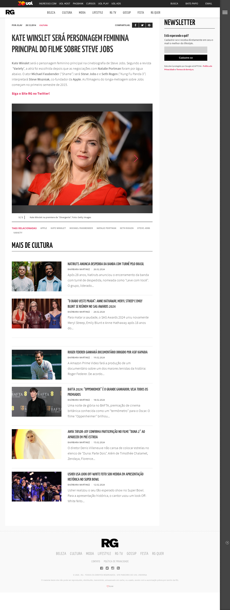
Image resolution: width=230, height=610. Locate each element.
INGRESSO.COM (47, 3)
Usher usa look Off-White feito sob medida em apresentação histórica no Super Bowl (105, 476)
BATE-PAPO (192, 3)
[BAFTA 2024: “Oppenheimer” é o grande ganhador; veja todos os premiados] (36, 416)
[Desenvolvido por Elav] (110, 587)
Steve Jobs (143, 228)
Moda (82, 12)
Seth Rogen (127, 228)
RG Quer (155, 12)
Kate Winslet (58, 228)
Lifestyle (97, 12)
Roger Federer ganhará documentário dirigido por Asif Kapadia (107, 352)
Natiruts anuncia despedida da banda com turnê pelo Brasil (106, 264)
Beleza (51, 12)
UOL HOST (64, 3)
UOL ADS (116, 3)
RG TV (113, 12)
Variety (17, 232)
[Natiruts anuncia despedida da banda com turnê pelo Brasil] (36, 290)
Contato (95, 561)
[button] (144, 158)
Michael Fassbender (81, 228)
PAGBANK (78, 3)
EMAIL (208, 3)
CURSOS (90, 3)
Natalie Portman (106, 228)
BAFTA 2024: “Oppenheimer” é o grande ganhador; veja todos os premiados (108, 392)
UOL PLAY (103, 3)
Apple (43, 228)
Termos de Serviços (184, 69)
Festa (141, 12)
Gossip (127, 12)
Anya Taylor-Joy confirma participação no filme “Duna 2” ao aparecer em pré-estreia (106, 434)
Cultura (67, 12)
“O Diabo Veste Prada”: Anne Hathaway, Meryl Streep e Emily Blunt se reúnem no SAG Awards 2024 (105, 303)
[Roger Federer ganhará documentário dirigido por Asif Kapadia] (36, 378)
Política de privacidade (116, 561)
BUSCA (174, 3)
